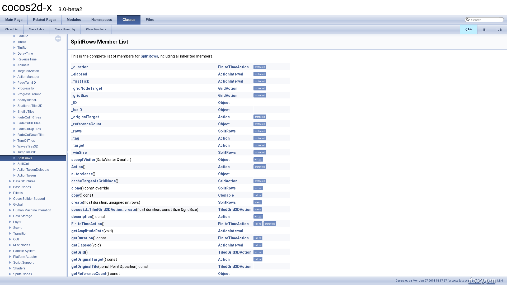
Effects (18, 193)
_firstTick (80, 81)
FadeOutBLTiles (28, 123)
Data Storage (22, 216)
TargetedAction (28, 71)
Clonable (226, 195)
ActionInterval (230, 74)
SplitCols (23, 164)
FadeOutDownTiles (31, 135)
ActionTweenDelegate (33, 170)
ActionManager (28, 77)
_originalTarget (85, 117)
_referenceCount (86, 124)
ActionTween (26, 175)
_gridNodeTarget (86, 88)
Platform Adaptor (25, 257)
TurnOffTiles (26, 140)
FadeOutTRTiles (29, 117)
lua (499, 29)
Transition (20, 233)
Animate (23, 65)
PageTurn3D (26, 82)
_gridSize (79, 95)
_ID (74, 103)
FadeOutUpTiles (29, 129)
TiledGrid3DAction (234, 209)
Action (224, 117)
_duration (79, 67)
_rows (76, 131)
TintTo (21, 42)
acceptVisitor (83, 160)
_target (77, 145)
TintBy (21, 48)
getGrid (78, 252)
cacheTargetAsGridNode (93, 181)
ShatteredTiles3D (30, 106)
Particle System (24, 251)
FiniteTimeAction (233, 67)
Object (224, 103)
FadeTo (22, 36)
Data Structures (24, 181)
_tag (75, 138)
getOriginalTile (84, 266)
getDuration (82, 238)
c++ (468, 29)
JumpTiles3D (26, 152)
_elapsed (79, 74)
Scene (17, 228)
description (81, 217)
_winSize (79, 152)
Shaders (19, 268)
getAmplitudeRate (87, 231)
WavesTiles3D (27, 146)
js (484, 29)
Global (18, 204)
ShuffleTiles (25, 111)
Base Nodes (22, 187)
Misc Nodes (21, 245)
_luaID (76, 110)
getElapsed (81, 245)
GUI (16, 239)
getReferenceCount (88, 274)
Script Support (23, 262)
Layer (17, 222)
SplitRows (24, 158)
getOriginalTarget (87, 259)
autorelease (82, 174)
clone (76, 188)
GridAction (227, 88)
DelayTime (25, 53)
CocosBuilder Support (29, 199)
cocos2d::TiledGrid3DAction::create (103, 209)
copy (75, 195)
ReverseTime (27, 59)
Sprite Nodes (22, 274)
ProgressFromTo (29, 94)
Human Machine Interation (32, 210)
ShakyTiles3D (27, 100)
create (77, 202)
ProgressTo (25, 88)
